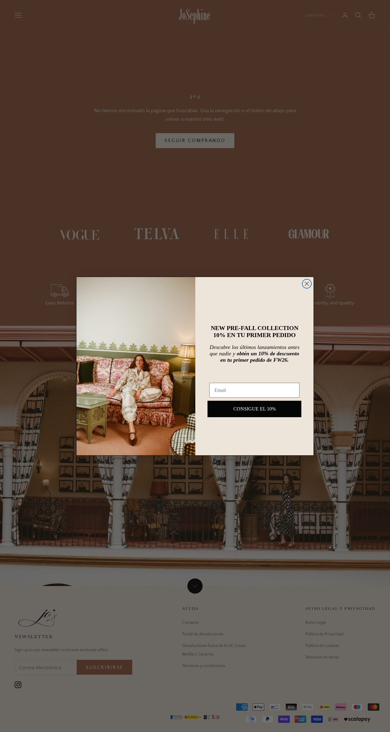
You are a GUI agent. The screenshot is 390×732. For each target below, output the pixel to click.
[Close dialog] (306, 283)
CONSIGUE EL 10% (254, 408)
